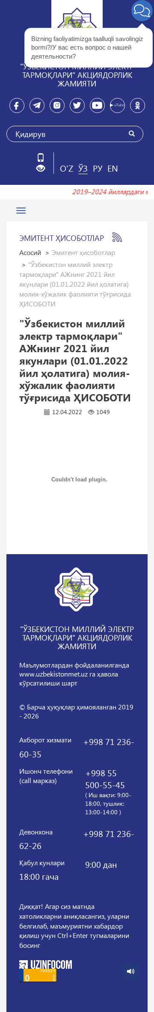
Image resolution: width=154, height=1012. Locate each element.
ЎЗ (83, 168)
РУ (97, 168)
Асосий (30, 252)
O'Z (66, 168)
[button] (43, 168)
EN (112, 168)
